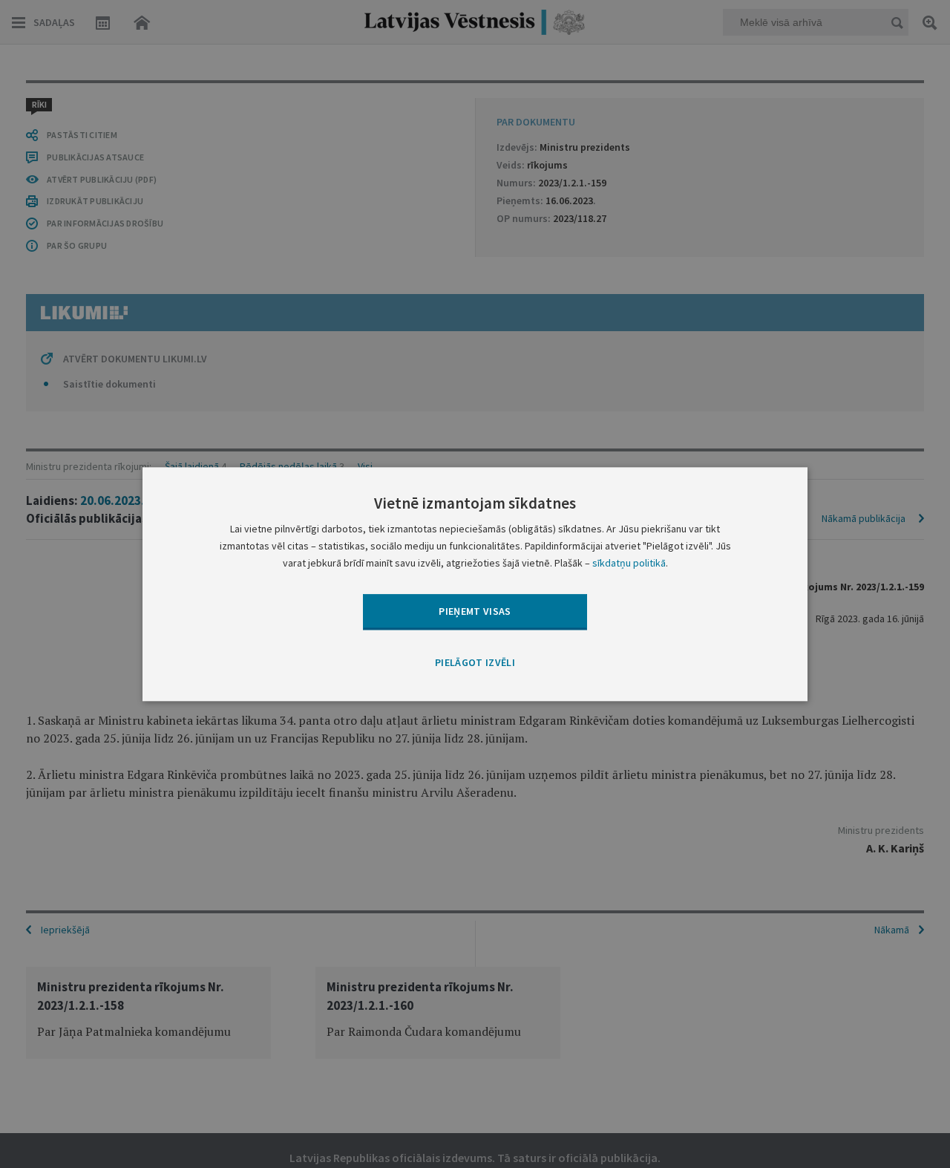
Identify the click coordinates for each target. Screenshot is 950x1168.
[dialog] (475, 584)
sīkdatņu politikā (629, 563)
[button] (475, 663)
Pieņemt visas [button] (475, 611)
